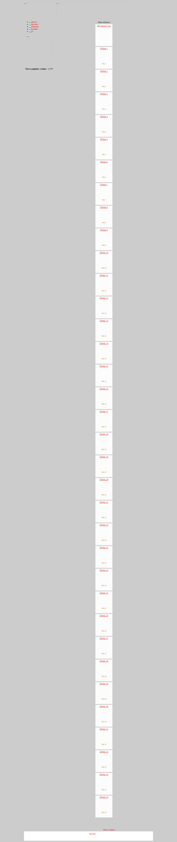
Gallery (112, 830)
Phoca (105, 830)
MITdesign (92, 833)
